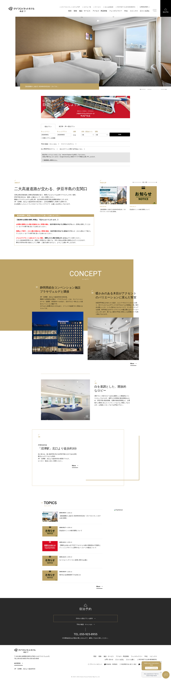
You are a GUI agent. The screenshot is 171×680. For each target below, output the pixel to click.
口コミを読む (145, 11)
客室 (70, 11)
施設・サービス (84, 11)
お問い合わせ (109, 659)
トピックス (134, 11)
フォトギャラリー (115, 11)
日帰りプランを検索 (48, 138)
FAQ (126, 11)
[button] (163, 89)
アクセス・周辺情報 (100, 11)
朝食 (75, 11)
